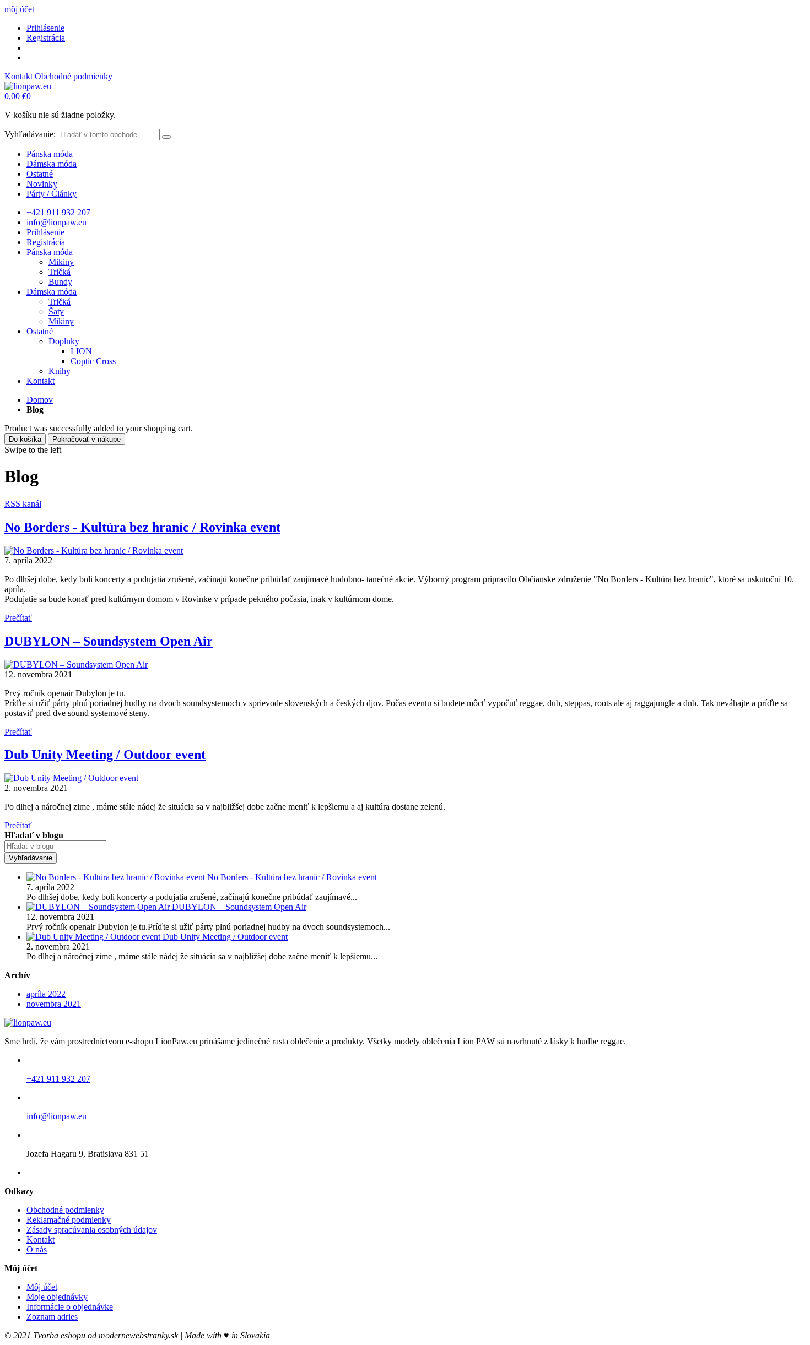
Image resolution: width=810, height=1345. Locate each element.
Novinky (41, 183)
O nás (36, 1249)
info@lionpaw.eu (56, 222)
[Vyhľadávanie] (166, 137)
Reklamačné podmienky (68, 1219)
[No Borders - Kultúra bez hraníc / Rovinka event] (93, 550)
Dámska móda (51, 164)
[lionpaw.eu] (27, 86)
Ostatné (39, 173)
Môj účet (41, 1287)
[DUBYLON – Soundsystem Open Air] (76, 664)
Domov (39, 399)
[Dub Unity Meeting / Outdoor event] (71, 778)
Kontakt (18, 76)
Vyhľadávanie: (30, 134)
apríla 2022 (46, 994)
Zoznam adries (52, 1316)
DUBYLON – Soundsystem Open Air (108, 641)
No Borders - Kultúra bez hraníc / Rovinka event (142, 527)
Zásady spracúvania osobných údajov (91, 1229)
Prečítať (18, 617)
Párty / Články (51, 193)
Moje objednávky (57, 1296)
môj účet (19, 9)
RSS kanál (22, 503)
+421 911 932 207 (58, 212)
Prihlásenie (45, 27)
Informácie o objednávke (69, 1306)
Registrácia (45, 37)
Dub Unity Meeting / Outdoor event (105, 754)
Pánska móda (49, 154)
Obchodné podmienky (73, 76)
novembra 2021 (53, 1003)
